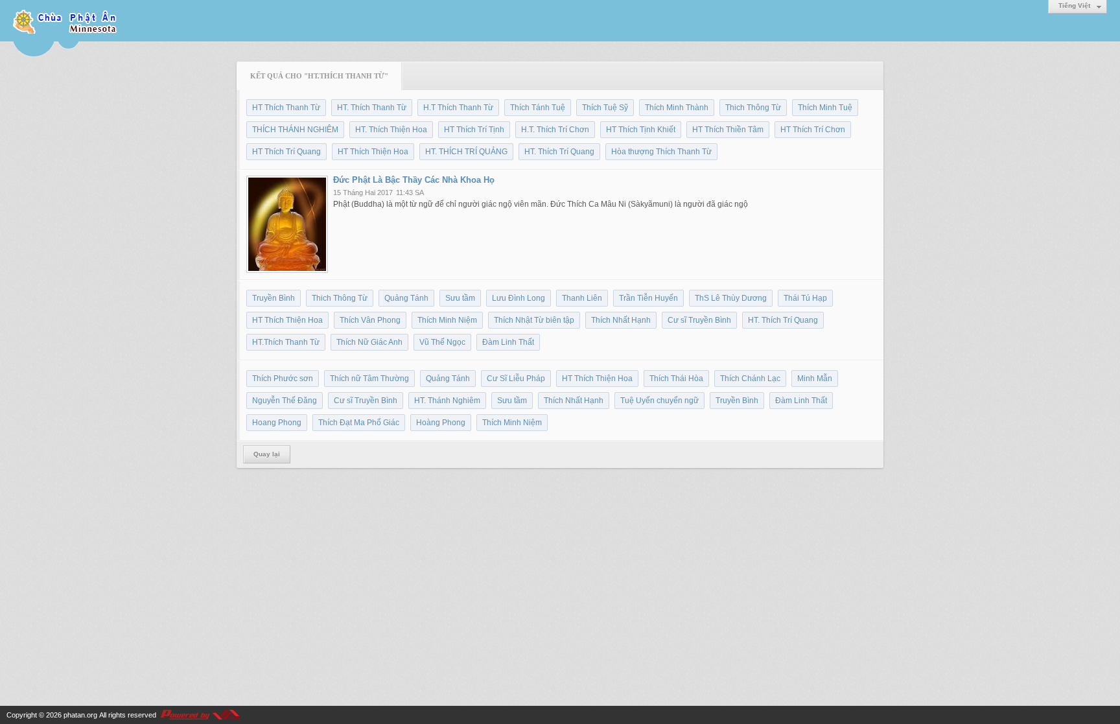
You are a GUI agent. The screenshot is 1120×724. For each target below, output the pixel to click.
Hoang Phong (276, 422)
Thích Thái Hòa (676, 378)
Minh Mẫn (814, 378)
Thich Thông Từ (753, 107)
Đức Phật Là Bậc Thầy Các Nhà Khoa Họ (414, 180)
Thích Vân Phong (370, 320)
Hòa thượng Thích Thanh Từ (661, 151)
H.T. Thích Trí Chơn (555, 129)
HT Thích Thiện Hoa (373, 151)
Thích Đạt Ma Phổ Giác (358, 422)
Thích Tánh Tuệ (537, 107)
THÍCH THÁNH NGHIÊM (295, 129)
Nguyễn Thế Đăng (284, 400)
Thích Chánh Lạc (750, 378)
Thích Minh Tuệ (825, 107)
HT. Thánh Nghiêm (447, 400)
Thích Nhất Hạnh (621, 320)
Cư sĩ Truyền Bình (699, 320)
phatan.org (80, 715)
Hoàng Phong (440, 422)
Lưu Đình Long (518, 298)
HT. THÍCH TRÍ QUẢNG (466, 151)
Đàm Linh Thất (508, 342)
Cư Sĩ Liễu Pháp (516, 378)
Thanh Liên (582, 298)
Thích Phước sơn (282, 378)
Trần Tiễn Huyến (648, 298)
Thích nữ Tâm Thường (369, 378)
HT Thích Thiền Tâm (728, 129)
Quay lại (266, 454)
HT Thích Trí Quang (286, 151)
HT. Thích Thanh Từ (371, 107)
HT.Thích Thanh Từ (286, 342)
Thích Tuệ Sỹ (605, 107)
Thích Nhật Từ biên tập (534, 320)
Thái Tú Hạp (805, 298)
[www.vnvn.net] (199, 715)
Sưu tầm (460, 298)
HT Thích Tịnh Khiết (640, 129)
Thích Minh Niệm (447, 320)
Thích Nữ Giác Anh (369, 342)
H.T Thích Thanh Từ (458, 107)
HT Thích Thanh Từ (286, 107)
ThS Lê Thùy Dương (731, 298)
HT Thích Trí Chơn (812, 129)
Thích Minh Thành (676, 107)
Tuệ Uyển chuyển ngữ (659, 400)
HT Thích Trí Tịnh (474, 129)
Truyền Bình (273, 298)
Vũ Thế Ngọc (442, 342)
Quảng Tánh (406, 298)
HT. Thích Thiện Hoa (391, 129)
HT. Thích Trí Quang (559, 151)
